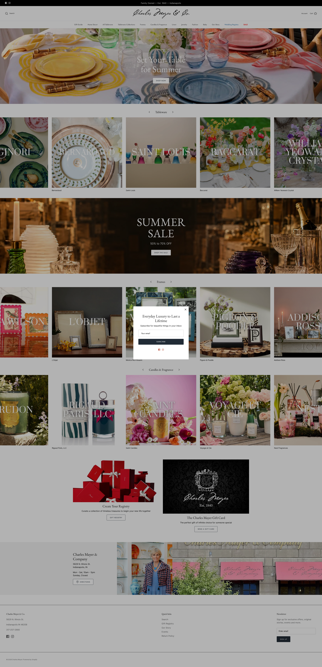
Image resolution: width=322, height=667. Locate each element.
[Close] (185, 309)
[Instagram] (163, 350)
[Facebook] (159, 350)
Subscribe (160, 341)
